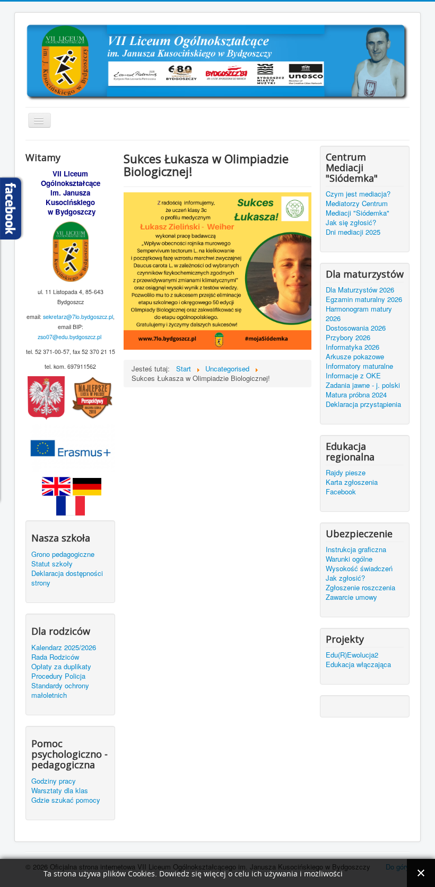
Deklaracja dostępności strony (67, 578)
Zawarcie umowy (351, 597)
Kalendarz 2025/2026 (63, 647)
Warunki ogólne (349, 559)
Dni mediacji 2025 (353, 232)
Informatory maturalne (359, 366)
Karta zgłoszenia (352, 482)
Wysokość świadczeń (359, 568)
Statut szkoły (52, 564)
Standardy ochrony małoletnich (60, 690)
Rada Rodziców (55, 657)
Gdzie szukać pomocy (65, 800)
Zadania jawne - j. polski (363, 385)
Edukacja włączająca (358, 664)
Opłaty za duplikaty (61, 666)
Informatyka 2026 (352, 347)
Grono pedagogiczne (62, 554)
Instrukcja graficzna (356, 549)
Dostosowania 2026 (356, 328)
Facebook (341, 491)
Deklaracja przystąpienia (363, 404)
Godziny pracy (53, 781)
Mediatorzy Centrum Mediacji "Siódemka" (357, 208)
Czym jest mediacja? (358, 194)
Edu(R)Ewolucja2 (352, 655)
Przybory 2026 (348, 337)
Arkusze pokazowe (355, 356)
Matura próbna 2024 (356, 395)
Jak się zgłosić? (351, 222)
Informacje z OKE (353, 375)
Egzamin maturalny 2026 (364, 299)
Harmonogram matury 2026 (359, 313)
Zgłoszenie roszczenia (360, 587)
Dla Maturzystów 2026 (360, 290)
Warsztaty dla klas (59, 790)
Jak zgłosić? (345, 578)
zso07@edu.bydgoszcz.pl (69, 337)
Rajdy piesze (346, 472)
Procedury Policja (58, 676)
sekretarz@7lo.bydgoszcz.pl (78, 317)
